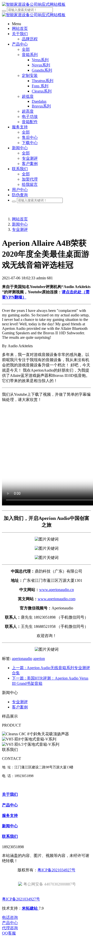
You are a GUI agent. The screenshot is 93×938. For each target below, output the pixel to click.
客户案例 (20, 707)
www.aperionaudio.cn (56, 590)
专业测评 (20, 229)
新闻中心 (20, 224)
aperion (39, 658)
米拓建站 (30, 908)
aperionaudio (22, 658)
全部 (26, 49)
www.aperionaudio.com (56, 599)
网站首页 (20, 219)
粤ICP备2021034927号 (56, 870)
